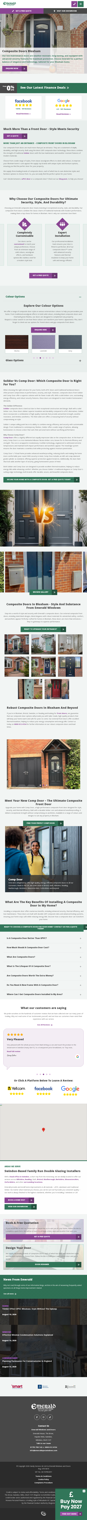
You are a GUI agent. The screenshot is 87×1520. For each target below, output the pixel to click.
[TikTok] (50, 1417)
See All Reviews (43, 1025)
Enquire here (41, 330)
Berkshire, (60, 1179)
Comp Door (8, 437)
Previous (4, 572)
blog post (63, 179)
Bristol (40, 1179)
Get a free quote (40, 275)
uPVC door (26, 179)
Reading (28, 1179)
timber (26, 153)
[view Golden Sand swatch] (43, 342)
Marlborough (49, 1179)
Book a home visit (16, 1200)
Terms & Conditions (43, 1476)
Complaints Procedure (43, 1483)
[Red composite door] (57, 689)
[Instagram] (43, 1417)
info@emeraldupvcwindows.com (43, 1450)
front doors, (62, 713)
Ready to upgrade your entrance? (40, 629)
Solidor (6, 408)
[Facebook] (37, 1417)
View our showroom (18, 1206)
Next (83, 572)
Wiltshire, (20, 1179)
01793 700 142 (36, 1447)
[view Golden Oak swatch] (70, 342)
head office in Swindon (19, 1176)
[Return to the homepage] (9, 4)
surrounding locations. (33, 1182)
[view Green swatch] (16, 342)
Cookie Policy (43, 1479)
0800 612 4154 (20, 724)
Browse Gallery (40, 592)
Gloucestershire (71, 1179)
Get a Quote (12, 136)
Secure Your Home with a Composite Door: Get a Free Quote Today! (39, 479)
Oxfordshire (10, 1182)
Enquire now (12, 68)
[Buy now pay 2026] (71, 1504)
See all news (9, 1294)
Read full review (13, 1054)
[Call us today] (74, 4)
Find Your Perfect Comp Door (41, 823)
